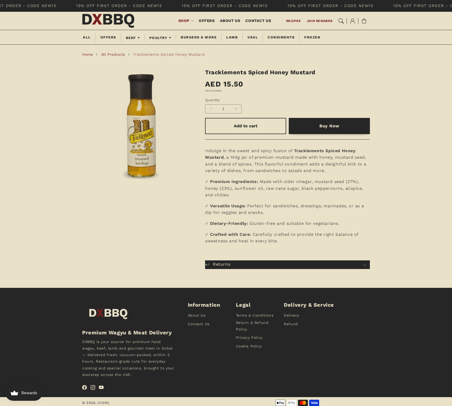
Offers (108, 37)
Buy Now (329, 125)
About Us (197, 315)
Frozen (312, 37)
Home (87, 54)
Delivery (291, 315)
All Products (113, 54)
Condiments (281, 37)
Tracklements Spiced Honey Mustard (169, 54)
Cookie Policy (249, 346)
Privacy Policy (249, 337)
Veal (252, 37)
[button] (341, 21)
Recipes (293, 20)
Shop (184, 21)
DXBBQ (104, 403)
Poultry (158, 38)
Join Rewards (320, 20)
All (87, 37)
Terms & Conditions (255, 315)
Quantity (212, 100)
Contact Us (199, 324)
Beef (131, 38)
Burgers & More (199, 37)
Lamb (232, 37)
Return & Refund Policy (252, 326)
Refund (291, 324)
